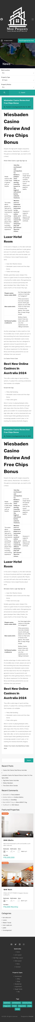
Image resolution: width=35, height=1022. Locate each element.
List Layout (18, 955)
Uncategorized (7, 930)
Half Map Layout (18, 958)
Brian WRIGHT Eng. (21, 802)
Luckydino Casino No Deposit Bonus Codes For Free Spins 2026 (17, 777)
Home (18, 952)
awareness (7, 1003)
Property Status (6, 84)
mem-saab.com (7, 925)
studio (29, 1006)
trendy (17, 1009)
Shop (18, 981)
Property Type (5, 77)
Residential (18, 984)
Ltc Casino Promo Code (11, 358)
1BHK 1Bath (7, 890)
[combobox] (17, 73)
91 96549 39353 (8, 40)
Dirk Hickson (15, 805)
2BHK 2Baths (8, 840)
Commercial (18, 976)
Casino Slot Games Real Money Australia (15, 770)
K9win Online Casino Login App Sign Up (15, 160)
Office (18, 979)
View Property (17, 832)
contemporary (16, 1003)
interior (14, 1006)
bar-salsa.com (7, 917)
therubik (31, 1016)
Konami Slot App (9, 387)
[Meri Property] (17, 36)
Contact (18, 967)
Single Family (18, 989)
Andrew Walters (18, 797)
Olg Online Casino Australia (11, 780)
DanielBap (14, 800)
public (4, 928)
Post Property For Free (26, 40)
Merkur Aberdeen (8, 783)
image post (7, 1006)
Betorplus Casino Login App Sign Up (14, 589)
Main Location (5, 70)
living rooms (22, 1006)
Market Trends (7, 922)
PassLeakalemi (15, 794)
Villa (18, 991)
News (18, 964)
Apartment (18, 986)
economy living (27, 1003)
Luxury (5, 920)
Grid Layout (18, 961)
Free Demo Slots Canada (10, 785)
